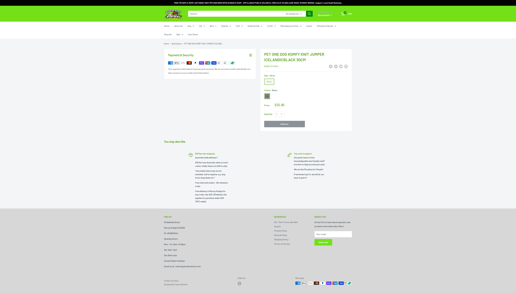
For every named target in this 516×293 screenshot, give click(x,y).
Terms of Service (282, 244)
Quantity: (268, 114)
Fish (238, 26)
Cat (200, 26)
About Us (178, 26)
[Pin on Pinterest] (336, 66)
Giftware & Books (325, 26)
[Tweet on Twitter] (341, 66)
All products (177, 44)
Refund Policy (280, 235)
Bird (212, 26)
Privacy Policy (280, 230)
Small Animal (253, 26)
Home (166, 26)
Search (277, 226)
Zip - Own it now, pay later (286, 222)
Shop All (168, 34)
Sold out (284, 124)
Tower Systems (181, 284)
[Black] (267, 96)
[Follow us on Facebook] (239, 283)
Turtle (270, 26)
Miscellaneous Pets (289, 26)
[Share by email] (346, 66)
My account (324, 15)
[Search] (309, 14)
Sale (178, 34)
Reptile (224, 26)
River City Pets (271, 66)
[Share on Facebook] (331, 66)
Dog (189, 26)
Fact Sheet (193, 34)
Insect (309, 26)
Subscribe (323, 242)
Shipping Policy (281, 239)
